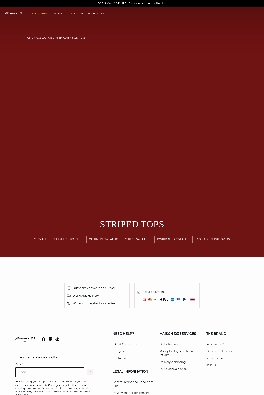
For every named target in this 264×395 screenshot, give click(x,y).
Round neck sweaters (173, 239)
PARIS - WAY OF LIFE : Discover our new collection (132, 3)
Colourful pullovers (213, 239)
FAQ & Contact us (125, 344)
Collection (44, 37)
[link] (38, 14)
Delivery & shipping (172, 362)
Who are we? (215, 344)
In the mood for (217, 358)
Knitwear (62, 37)
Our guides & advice (173, 369)
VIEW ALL (40, 239)
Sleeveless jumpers (68, 239)
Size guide (120, 351)
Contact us (120, 358)
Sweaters (78, 37)
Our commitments (219, 351)
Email (19, 364)
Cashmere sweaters (103, 239)
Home (29, 37)
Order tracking (169, 344)
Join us (211, 365)
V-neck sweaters (137, 239)
